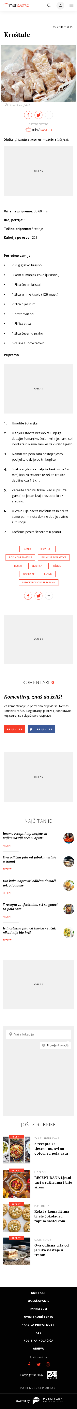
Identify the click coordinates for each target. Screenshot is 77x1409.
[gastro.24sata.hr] (15, 5)
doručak (29, 574)
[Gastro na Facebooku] (29, 1364)
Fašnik (48, 574)
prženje (56, 565)
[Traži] (49, 5)
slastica (37, 565)
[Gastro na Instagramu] (48, 1364)
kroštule (46, 549)
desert (18, 565)
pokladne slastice (20, 557)
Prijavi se (14, 729)
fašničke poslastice (53, 557)
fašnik (27, 549)
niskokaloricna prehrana (38, 582)
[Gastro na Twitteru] (38, 1364)
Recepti (7, 845)
